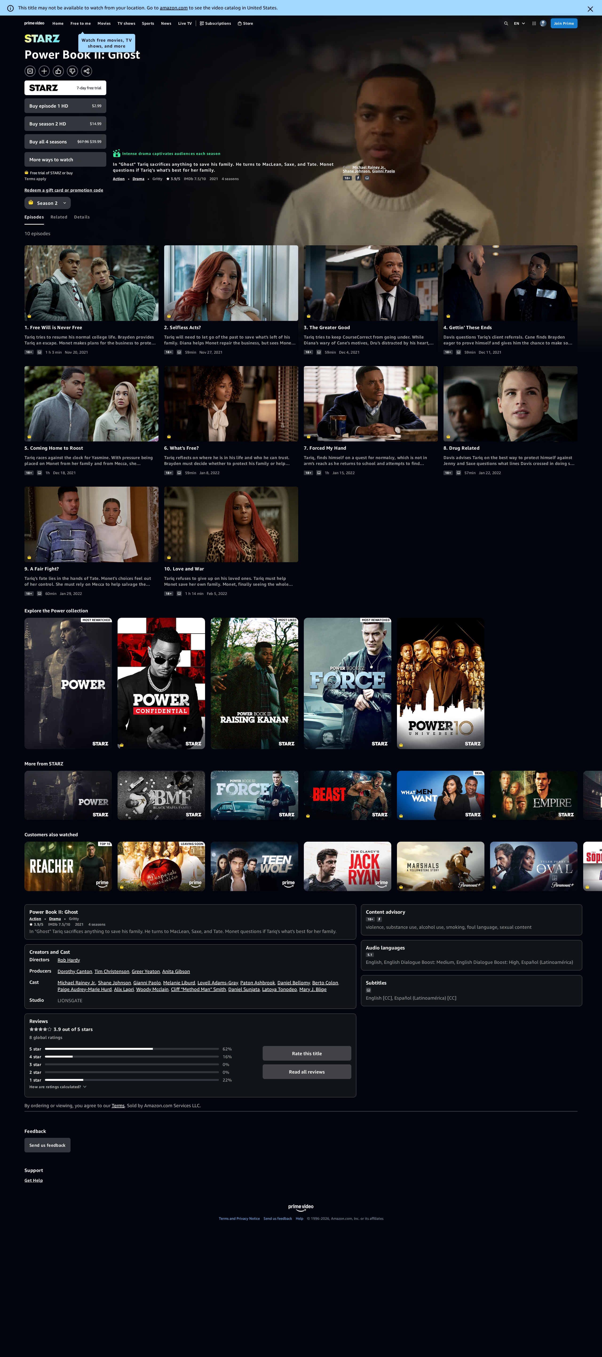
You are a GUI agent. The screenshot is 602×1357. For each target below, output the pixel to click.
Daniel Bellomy (293, 982)
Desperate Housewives (161, 866)
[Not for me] (72, 71)
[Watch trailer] (30, 71)
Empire (534, 795)
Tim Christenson (112, 971)
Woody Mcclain (152, 989)
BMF (161, 795)
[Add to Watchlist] (44, 71)
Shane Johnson (356, 171)
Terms (118, 1105)
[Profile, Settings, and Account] (543, 23)
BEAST (347, 795)
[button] (58, 1087)
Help (299, 1218)
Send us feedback (278, 1218)
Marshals (440, 866)
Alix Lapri (124, 989)
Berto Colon (325, 982)
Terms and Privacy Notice (239, 1218)
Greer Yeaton (146, 971)
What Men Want (440, 795)
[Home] (34, 23)
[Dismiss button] (590, 9)
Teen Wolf (254, 866)
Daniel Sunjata (244, 989)
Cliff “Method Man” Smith (198, 989)
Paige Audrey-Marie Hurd (85, 989)
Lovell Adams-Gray (218, 982)
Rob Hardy (69, 960)
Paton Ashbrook (257, 982)
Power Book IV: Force (254, 795)
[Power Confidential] (161, 683)
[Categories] (534, 23)
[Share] (86, 71)
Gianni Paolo (383, 171)
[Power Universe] (440, 683)
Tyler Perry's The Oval (534, 866)
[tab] (34, 217)
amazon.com (174, 7)
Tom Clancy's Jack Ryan (347, 866)
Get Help (33, 1180)
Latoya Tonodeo (279, 989)
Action (119, 178)
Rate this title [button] (307, 1053)
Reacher (68, 866)
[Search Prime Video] (506, 23)
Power (68, 795)
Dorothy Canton (75, 971)
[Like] (58, 71)
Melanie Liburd (179, 982)
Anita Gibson (176, 971)
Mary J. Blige (313, 989)
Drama (138, 178)
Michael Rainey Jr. (368, 167)
